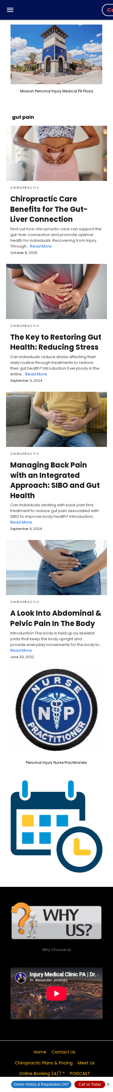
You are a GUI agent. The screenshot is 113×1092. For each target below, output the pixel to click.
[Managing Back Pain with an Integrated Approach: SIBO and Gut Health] (56, 419)
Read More (41, 246)
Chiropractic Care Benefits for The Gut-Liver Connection (49, 209)
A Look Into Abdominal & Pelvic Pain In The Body (56, 618)
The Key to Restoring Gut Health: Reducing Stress (55, 342)
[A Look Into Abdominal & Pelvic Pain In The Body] (56, 567)
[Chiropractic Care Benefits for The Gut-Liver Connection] (56, 153)
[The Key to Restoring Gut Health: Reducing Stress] (56, 291)
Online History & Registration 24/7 (41, 1084)
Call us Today (90, 1084)
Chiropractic (24, 187)
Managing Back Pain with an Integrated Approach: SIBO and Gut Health (55, 480)
